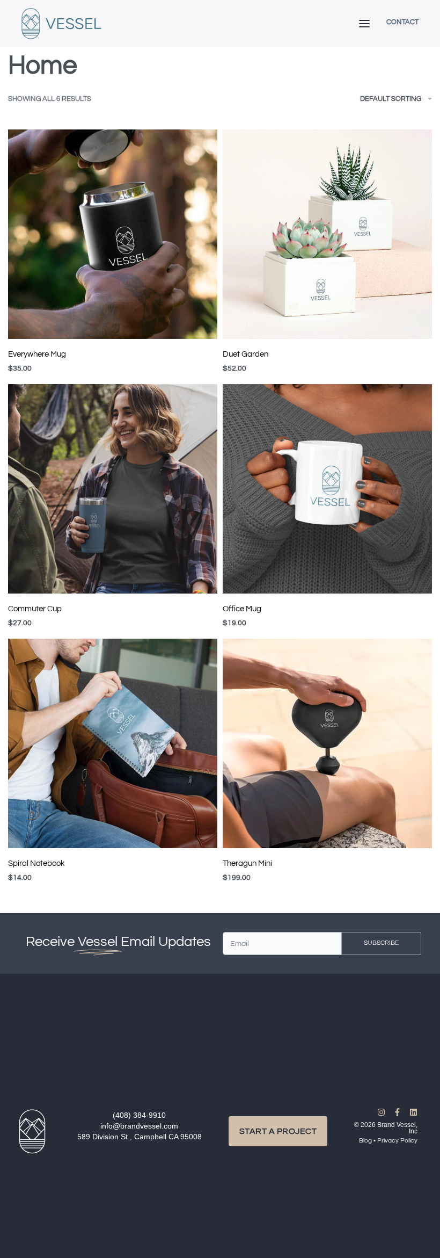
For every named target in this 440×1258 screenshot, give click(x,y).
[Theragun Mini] (327, 743)
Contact (402, 22)
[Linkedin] (413, 1112)
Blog (365, 1140)
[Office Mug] (327, 489)
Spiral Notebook (36, 863)
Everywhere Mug (37, 354)
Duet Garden (245, 354)
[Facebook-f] (397, 1112)
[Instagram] (381, 1112)
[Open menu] (364, 23)
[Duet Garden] (327, 234)
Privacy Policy (397, 1140)
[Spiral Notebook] (112, 743)
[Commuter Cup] (112, 489)
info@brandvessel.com (139, 1126)
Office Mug (242, 609)
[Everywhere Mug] (112, 234)
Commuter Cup (35, 609)
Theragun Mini (247, 863)
